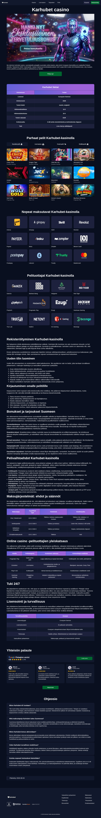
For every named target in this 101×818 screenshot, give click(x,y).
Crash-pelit (60, 144)
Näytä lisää (50, 687)
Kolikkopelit (82, 144)
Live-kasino (38, 144)
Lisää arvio (84, 658)
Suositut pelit (16, 144)
